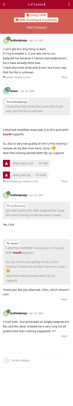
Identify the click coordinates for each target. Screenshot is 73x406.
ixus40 (7, 134)
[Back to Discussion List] (4, 4)
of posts (35, 4)
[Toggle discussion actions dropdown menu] (69, 4)
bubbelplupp (19, 102)
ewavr (15, 243)
